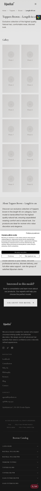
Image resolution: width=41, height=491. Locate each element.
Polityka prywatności (33, 233)
